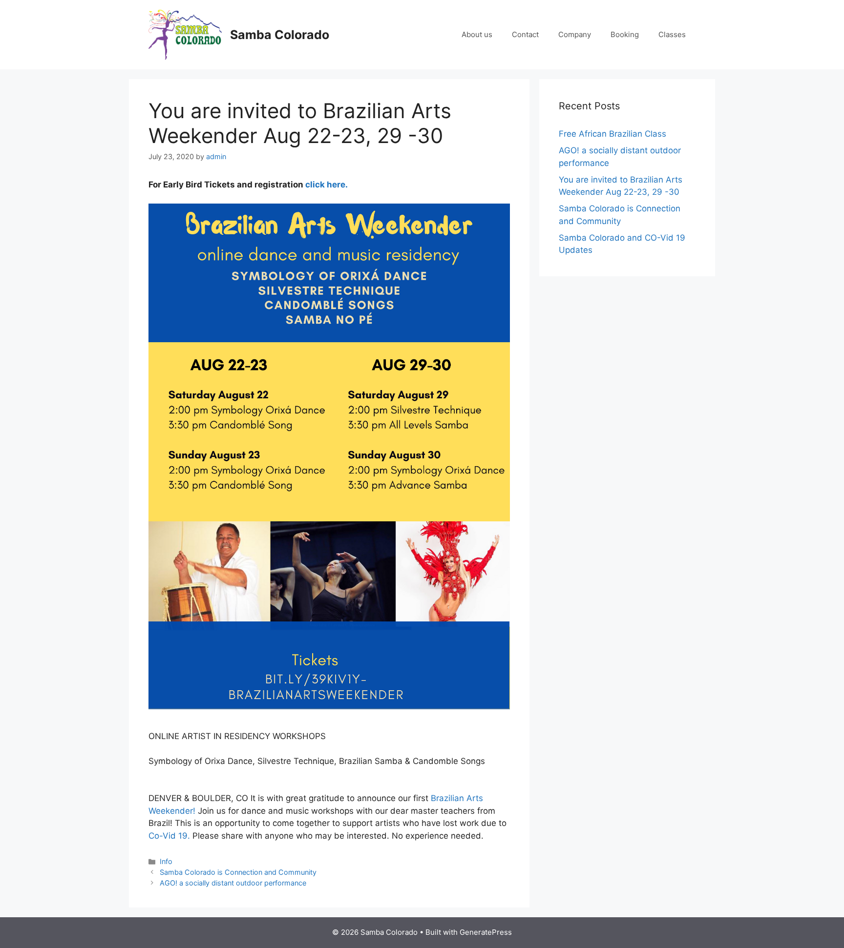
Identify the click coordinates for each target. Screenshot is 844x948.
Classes (672, 34)
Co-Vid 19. (169, 836)
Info (166, 861)
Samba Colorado (279, 34)
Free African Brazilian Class (612, 134)
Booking (625, 34)
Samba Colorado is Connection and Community (238, 872)
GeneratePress (486, 932)
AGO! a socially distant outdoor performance (233, 883)
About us (477, 34)
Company (574, 34)
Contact (525, 34)
